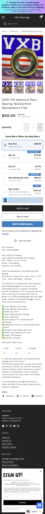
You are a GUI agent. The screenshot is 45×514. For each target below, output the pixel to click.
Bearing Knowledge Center (13, 459)
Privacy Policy (7, 462)
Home (4, 31)
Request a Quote (9, 447)
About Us (6, 437)
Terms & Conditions (10, 465)
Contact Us (6, 441)
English (34, 512)
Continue (22, 503)
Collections (14, 31)
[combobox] (22, 23)
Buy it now (22, 216)
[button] (40, 17)
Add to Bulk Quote (22, 224)
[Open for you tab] (39, 505)
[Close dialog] (40, 471)
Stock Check (7, 444)
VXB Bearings (22, 17)
